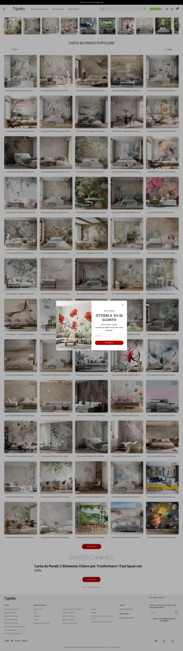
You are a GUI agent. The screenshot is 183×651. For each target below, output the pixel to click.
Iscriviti (109, 343)
